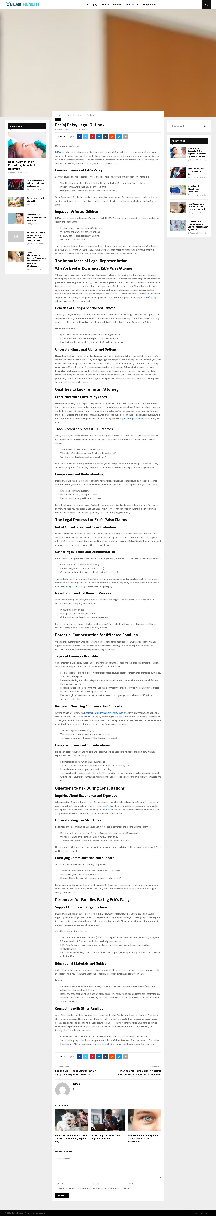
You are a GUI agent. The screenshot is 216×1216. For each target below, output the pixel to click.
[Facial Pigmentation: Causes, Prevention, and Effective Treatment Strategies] (16, 256)
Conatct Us (194, 1213)
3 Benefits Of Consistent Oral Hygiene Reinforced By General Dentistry (197, 152)
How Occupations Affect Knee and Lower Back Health (196, 206)
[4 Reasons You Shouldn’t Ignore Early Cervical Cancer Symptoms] (178, 225)
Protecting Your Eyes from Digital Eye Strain (105, 1136)
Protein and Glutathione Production (193, 188)
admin (59, 129)
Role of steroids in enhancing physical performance (36, 183)
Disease (117, 4)
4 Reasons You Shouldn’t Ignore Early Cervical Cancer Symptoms (198, 225)
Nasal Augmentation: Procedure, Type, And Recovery (21, 165)
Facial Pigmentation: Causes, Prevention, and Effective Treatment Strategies (36, 259)
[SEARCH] (205, 126)
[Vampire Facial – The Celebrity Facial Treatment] (16, 218)
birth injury (108, 809)
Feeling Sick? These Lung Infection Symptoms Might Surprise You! (75, 1072)
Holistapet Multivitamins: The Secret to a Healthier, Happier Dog (71, 1138)
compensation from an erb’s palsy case (104, 712)
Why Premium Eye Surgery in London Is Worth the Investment (143, 1138)
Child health (132, 4)
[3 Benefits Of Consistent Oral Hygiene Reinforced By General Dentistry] (178, 152)
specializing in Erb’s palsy (133, 418)
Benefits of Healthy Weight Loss (36, 199)
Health (105, 4)
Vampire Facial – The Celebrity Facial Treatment (36, 217)
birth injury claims (69, 586)
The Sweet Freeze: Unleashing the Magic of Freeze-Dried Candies (36, 236)
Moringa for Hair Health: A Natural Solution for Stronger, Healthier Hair (139, 1072)
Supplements (150, 4)
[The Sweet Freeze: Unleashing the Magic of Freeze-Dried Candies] (16, 236)
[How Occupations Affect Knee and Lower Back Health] (178, 207)
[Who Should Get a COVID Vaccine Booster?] (178, 172)
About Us (205, 1213)
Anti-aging (91, 4)
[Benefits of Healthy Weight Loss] (16, 202)
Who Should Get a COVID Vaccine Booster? (196, 171)
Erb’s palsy (60, 152)
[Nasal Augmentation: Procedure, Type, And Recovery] (27, 145)
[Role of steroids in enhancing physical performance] (16, 184)
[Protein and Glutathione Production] (178, 190)
